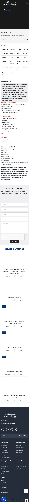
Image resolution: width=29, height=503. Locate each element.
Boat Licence (4, 469)
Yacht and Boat (10, 500)
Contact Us (4, 487)
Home (2, 35)
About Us (3, 485)
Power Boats (21, 35)
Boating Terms (5, 471)
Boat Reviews (19, 450)
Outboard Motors (6, 457)
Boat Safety (4, 466)
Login (2, 480)
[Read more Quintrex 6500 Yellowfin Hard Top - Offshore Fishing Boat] (14, 312)
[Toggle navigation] (27, 3)
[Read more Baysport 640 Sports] (14, 338)
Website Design (20, 469)
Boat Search (4, 445)
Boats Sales (7, 35)
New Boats (14, 35)
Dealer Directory (20, 464)
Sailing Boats (4, 455)
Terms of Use (4, 492)
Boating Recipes (5, 474)
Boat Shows (19, 452)
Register (3, 482)
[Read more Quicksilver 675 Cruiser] (14, 288)
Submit (14, 241)
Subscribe (22, 436)
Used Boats (4, 447)
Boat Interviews (20, 447)
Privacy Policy (4, 490)
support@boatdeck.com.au (9, 423)
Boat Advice (4, 464)
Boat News (18, 445)
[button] (26, 500)
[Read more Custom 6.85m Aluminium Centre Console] (14, 386)
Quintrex (5, 36)
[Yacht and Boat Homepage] (9, 3)
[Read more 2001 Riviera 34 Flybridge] (14, 362)
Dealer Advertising (21, 466)
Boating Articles (20, 455)
